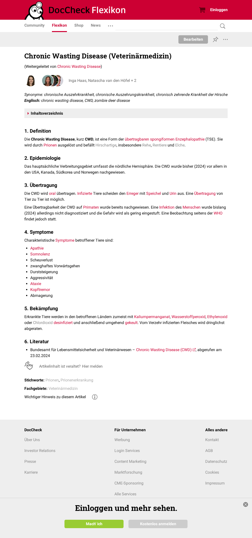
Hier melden (92, 366)
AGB (209, 450)
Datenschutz (216, 461)
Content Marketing (130, 461)
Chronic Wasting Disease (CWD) (164, 349)
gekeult (131, 322)
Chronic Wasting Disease (79, 66)
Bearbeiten (193, 39)
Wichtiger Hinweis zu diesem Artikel (55, 397)
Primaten (91, 207)
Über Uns (32, 439)
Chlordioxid (43, 322)
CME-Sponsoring (128, 483)
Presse (30, 461)
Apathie (37, 248)
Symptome (64, 240)
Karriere (31, 472)
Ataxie (35, 283)
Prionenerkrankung (77, 380)
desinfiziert (63, 322)
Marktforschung (128, 472)
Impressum (215, 483)
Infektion (166, 207)
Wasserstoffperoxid (188, 316)
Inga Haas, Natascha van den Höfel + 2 (102, 80)
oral (52, 193)
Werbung (122, 439)
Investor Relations (39, 450)
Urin (173, 193)
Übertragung (205, 193)
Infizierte (84, 193)
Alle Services (125, 494)
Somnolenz (40, 254)
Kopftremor (40, 289)
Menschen (192, 207)
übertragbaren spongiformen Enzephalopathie (165, 139)
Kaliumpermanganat (152, 316)
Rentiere (160, 145)
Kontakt (212, 439)
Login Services (127, 450)
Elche (180, 145)
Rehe (146, 145)
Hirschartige (105, 145)
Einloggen (219, 9)
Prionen (50, 145)
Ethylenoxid (217, 316)
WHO (218, 213)
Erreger (132, 193)
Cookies (212, 472)
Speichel (153, 193)
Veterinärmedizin (63, 388)
